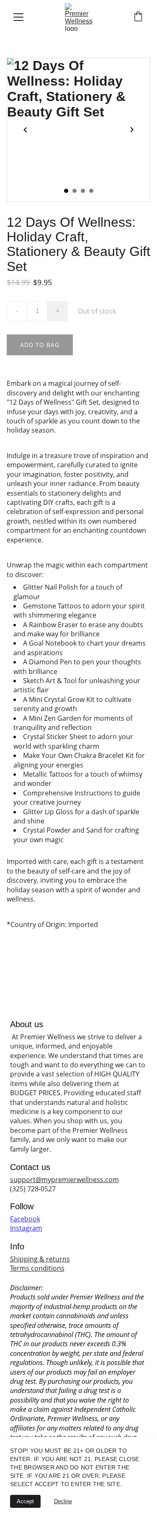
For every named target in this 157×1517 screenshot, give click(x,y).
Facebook (25, 1218)
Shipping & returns (40, 1259)
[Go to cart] (138, 17)
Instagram (26, 1228)
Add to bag (39, 345)
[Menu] (18, 17)
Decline (63, 1501)
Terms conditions (37, 1268)
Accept (25, 1501)
